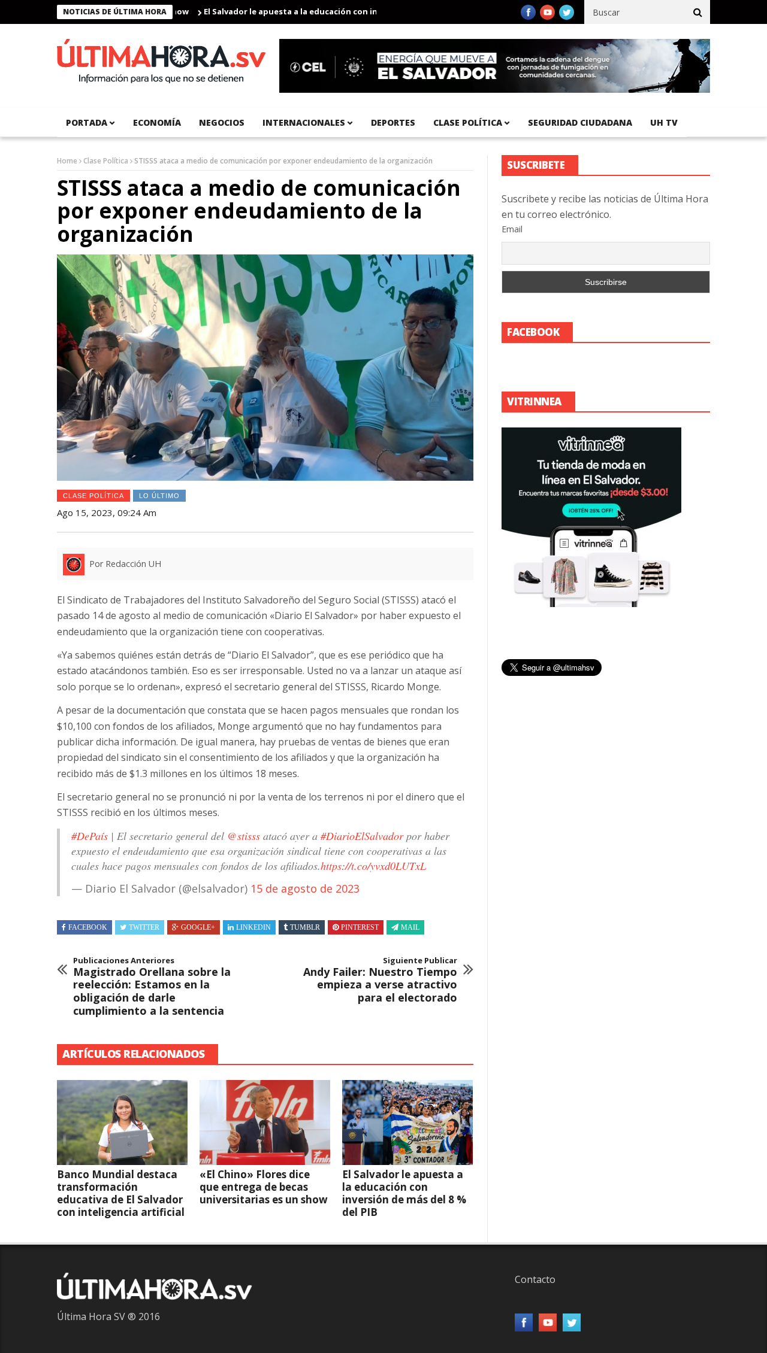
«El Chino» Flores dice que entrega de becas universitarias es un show (264, 1186)
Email (512, 229)
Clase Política (105, 161)
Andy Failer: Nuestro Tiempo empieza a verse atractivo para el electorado (380, 980)
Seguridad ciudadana (580, 122)
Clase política (467, 122)
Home (67, 161)
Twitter (144, 927)
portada (86, 122)
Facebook (87, 927)
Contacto (535, 1279)
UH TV (664, 122)
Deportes (393, 122)
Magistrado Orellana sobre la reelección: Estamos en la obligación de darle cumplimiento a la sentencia (152, 986)
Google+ (198, 927)
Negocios (221, 122)
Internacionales (303, 122)
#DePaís (89, 836)
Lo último (159, 495)
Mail (410, 927)
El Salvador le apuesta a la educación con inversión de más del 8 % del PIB (312, 11)
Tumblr (305, 927)
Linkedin (253, 927)
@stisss (243, 836)
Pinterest (360, 927)
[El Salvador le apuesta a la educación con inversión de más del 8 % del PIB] (407, 1122)
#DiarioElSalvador (362, 836)
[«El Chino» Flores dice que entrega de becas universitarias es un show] (265, 1122)
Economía (157, 122)
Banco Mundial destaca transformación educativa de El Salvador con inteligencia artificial (121, 1193)
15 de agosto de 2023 (305, 888)
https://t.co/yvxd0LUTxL (373, 865)
